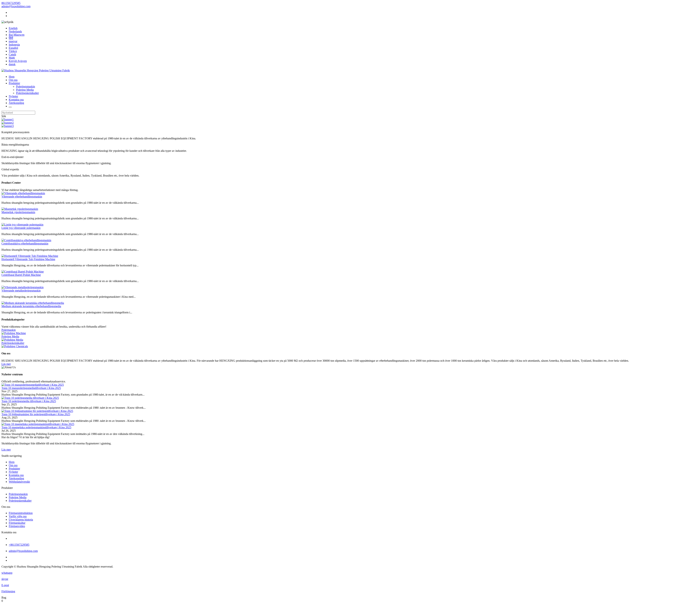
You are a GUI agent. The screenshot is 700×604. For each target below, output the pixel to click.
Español (13, 47)
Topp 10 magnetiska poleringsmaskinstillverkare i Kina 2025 (36, 427)
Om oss (13, 79)
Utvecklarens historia (21, 519)
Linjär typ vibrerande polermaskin (20, 227)
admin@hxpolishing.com (15, 6)
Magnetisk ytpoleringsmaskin (18, 212)
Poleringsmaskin (25, 86)
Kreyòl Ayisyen (18, 60)
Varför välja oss (18, 516)
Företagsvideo (17, 526)
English (13, 28)
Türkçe (13, 51)
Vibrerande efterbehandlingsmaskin (21, 196)
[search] (10, 107)
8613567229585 (10, 3)
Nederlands (15, 31)
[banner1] (7, 119)
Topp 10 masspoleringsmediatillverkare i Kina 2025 (31, 388)
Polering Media (25, 89)
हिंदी (11, 38)
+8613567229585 (19, 544)
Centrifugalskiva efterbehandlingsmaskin (24, 243)
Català (12, 54)
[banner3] (7, 126)
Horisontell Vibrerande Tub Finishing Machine (28, 259)
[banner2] (7, 122)
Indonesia (14, 44)
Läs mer (6, 363)
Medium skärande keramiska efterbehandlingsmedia (31, 306)
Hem (11, 76)
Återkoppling (16, 102)
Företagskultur (17, 522)
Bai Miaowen (16, 34)
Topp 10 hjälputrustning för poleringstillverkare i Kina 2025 (35, 414)
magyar (13, 41)
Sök (3, 116)
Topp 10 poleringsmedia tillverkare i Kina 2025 (28, 401)
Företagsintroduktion (21, 513)
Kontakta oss (16, 99)
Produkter (14, 83)
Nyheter (13, 96)
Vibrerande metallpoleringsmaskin (21, 290)
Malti (12, 57)
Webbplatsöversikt (19, 481)
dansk (12, 64)
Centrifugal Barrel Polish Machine (21, 274)
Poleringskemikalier (27, 93)
